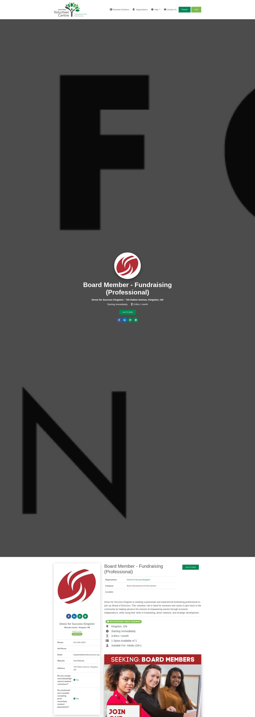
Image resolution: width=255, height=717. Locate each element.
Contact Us (172, 9)
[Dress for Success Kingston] (77, 586)
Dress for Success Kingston (138, 580)
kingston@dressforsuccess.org (86, 655)
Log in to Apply (127, 312)
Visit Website (78, 661)
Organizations (141, 9)
